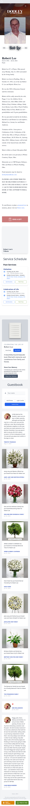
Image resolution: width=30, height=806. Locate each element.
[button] (15, 458)
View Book (8, 350)
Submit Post (15, 404)
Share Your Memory (10, 376)
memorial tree (22, 205)
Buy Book (17, 350)
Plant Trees (21, 282)
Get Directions (9, 282)
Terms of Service (19, 798)
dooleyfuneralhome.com (9, 175)
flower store (20, 208)
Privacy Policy (10, 798)
